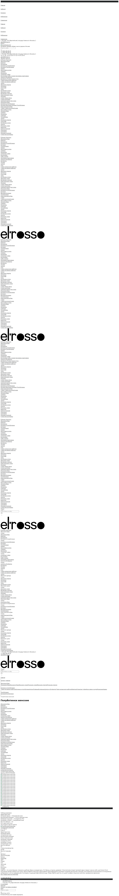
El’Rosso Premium (6, 137)
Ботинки (3, 67)
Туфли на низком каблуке (8, 82)
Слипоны (3, 115)
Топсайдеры (4, 117)
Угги (17, 79)
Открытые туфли (5, 74)
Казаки (3, 68)
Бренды (3, 885)
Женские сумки (5, 178)
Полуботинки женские (7, 827)
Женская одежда (6, 171)
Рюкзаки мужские (6, 133)
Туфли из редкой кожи (11, 108)
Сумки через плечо (6, 98)
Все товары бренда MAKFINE (9, 874)
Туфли (3, 108)
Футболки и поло (6, 90)
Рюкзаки (3, 96)
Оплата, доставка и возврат (9, 887)
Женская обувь (5, 139)
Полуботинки (10, 67)
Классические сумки (7, 95)
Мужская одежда (6, 211)
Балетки (3, 63)
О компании (4, 884)
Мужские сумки (5, 216)
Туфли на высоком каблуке (8, 80)
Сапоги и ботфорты (6, 77)
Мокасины (4, 73)
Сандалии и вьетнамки (22, 76)
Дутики (9, 79)
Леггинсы (3, 86)
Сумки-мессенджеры (7, 134)
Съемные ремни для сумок (8, 101)
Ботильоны (4, 64)
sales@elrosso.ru (5, 42)
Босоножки (4, 76)
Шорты (3, 124)
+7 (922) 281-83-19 (6, 653)
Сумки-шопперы (5, 99)
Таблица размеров (6, 813)
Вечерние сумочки (6, 93)
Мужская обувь (5, 189)
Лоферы (3, 71)
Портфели (4, 131)
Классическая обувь (6, 106)
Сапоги (13, 79)
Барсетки (3, 127)
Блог (2, 888)
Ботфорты (4, 79)
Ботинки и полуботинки (8, 65)
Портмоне (4, 130)
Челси (2, 83)
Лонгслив (3, 87)
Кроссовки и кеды (6, 70)
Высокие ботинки (11, 105)
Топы (2, 89)
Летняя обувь (5, 111)
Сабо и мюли (12, 76)
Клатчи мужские (5, 128)
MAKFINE (3, 858)
